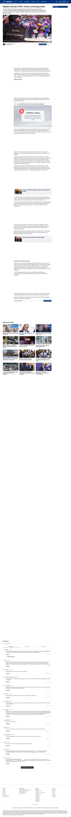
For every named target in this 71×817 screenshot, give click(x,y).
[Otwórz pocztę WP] (57, 2)
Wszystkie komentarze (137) (26, 767)
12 (47, 763)
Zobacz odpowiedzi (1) (11, 656)
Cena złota (53, 789)
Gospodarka (43, 1)
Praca (37, 1)
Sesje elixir (53, 793)
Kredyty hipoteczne (38, 794)
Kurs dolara (4, 794)
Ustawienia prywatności (53, 807)
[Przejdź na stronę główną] (4, 2)
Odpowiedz (8, 654)
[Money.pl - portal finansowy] (10, 2)
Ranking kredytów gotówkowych (40, 792)
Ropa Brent (53, 795)
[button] (60, 1)
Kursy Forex (54, 794)
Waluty (20, 1)
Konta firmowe (38, 801)
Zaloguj (64, 1)
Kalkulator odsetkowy (22, 793)
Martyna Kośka (11, 43)
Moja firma (27, 1)
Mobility (33, 1)
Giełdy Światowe (54, 796)
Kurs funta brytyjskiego (6, 796)
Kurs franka (4, 793)
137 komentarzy (43, 44)
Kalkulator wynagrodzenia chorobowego (25, 789)
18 (47, 697)
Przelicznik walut (5, 795)
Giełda (15, 1)
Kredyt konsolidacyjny (39, 790)
